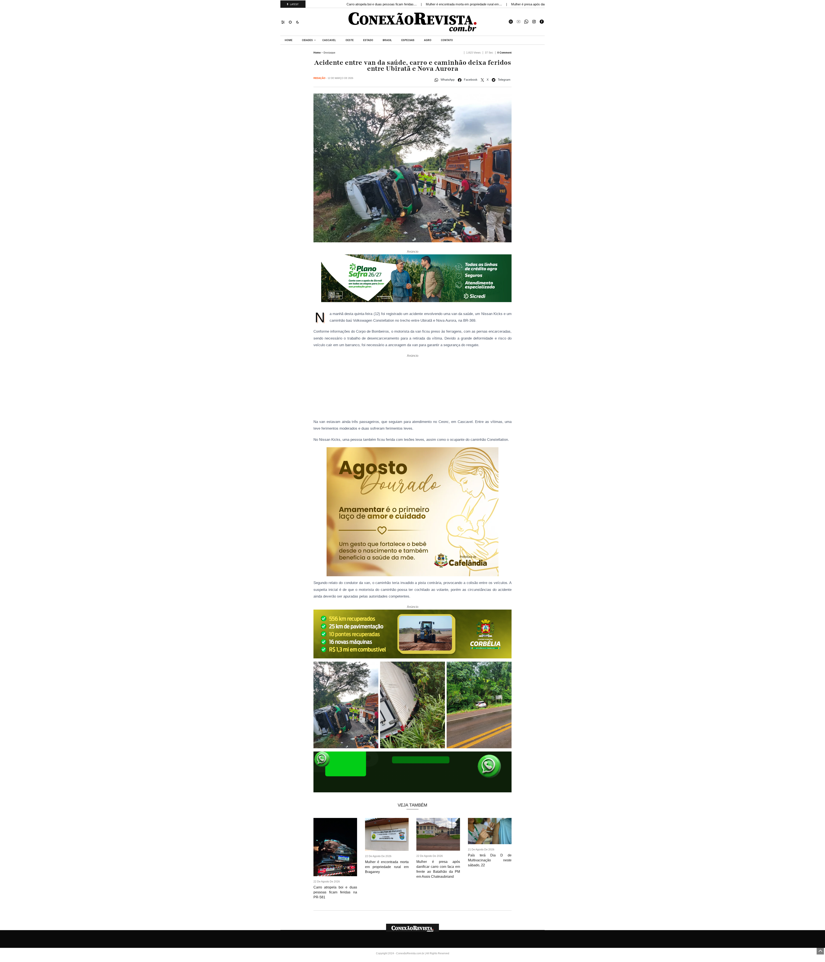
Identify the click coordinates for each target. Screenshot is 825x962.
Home (288, 40)
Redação (319, 78)
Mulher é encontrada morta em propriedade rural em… (464, 4)
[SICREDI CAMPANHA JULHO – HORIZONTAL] (416, 279)
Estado (368, 40)
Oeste (349, 40)
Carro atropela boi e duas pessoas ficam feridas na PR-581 (335, 892)
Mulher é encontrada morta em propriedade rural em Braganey (387, 867)
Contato (447, 40)
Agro (427, 40)
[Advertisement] (412, 388)
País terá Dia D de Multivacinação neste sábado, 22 (490, 860)
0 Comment (504, 52)
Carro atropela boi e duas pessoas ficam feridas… (382, 4)
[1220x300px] (412, 635)
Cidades (307, 40)
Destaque (329, 52)
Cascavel (329, 40)
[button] (285, 22)
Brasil (387, 40)
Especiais (407, 40)
